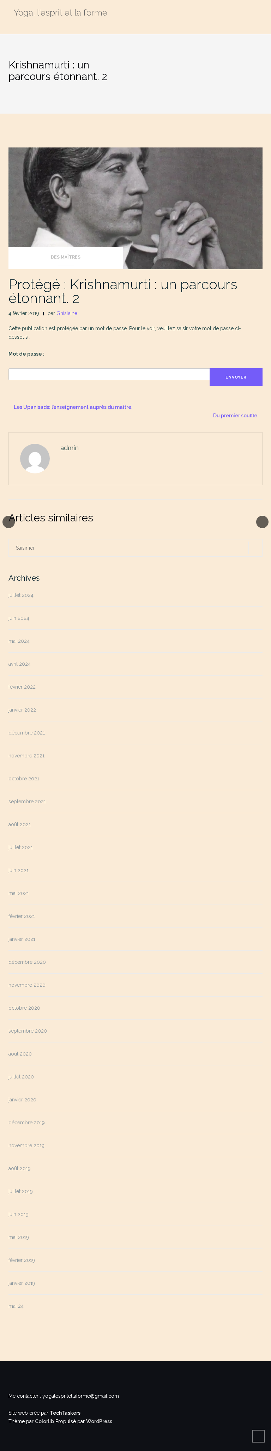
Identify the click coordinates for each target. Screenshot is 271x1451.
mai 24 (16, 1306)
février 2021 (21, 916)
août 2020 (20, 1054)
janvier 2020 (22, 1099)
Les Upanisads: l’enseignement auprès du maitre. (73, 407)
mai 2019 (18, 1237)
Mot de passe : (26, 354)
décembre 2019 (26, 1122)
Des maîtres (65, 257)
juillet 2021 (20, 847)
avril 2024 (19, 664)
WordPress (99, 1421)
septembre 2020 (27, 1031)
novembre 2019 (26, 1145)
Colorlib (44, 1421)
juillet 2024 (21, 595)
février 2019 (21, 1260)
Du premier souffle (235, 415)
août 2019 (19, 1168)
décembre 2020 (27, 962)
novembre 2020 (27, 985)
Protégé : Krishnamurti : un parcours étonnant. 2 (122, 291)
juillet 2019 (20, 1191)
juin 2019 (18, 1214)
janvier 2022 (22, 710)
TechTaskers (65, 1413)
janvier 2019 (21, 1283)
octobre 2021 (23, 778)
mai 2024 (19, 641)
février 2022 (22, 687)
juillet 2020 (21, 1077)
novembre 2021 (26, 755)
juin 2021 (18, 870)
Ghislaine (66, 313)
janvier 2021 (21, 939)
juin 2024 (18, 618)
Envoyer (236, 377)
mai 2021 (18, 893)
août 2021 (19, 824)
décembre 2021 (26, 733)
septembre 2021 (27, 801)
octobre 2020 (24, 1008)
